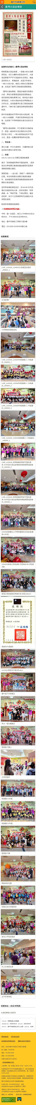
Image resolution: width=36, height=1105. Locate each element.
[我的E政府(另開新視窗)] (19, 1099)
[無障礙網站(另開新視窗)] (8, 1099)
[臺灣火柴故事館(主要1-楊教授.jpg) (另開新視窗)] (18, 34)
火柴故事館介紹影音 (8, 1013)
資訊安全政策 (15, 1036)
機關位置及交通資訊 (24, 1041)
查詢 (34, 2)
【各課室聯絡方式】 (8, 1062)
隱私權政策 (4, 1036)
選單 (2, 2)
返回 (2, 6)
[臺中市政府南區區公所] (18, 2)
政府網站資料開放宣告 (8, 1041)
